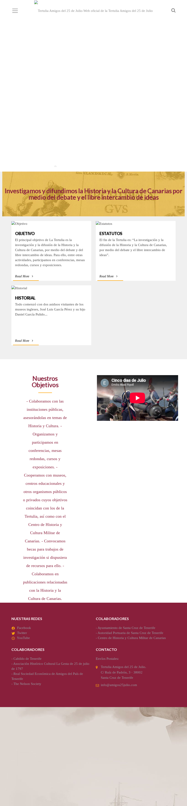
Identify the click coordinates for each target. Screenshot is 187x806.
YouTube (23, 638)
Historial (25, 297)
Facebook (24, 628)
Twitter (22, 633)
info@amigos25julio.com (119, 685)
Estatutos (110, 233)
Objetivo (24, 233)
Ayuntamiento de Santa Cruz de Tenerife (126, 628)
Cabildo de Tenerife (27, 658)
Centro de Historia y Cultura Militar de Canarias (132, 638)
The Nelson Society (27, 684)
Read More (22, 276)
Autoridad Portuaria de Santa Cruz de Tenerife (130, 633)
